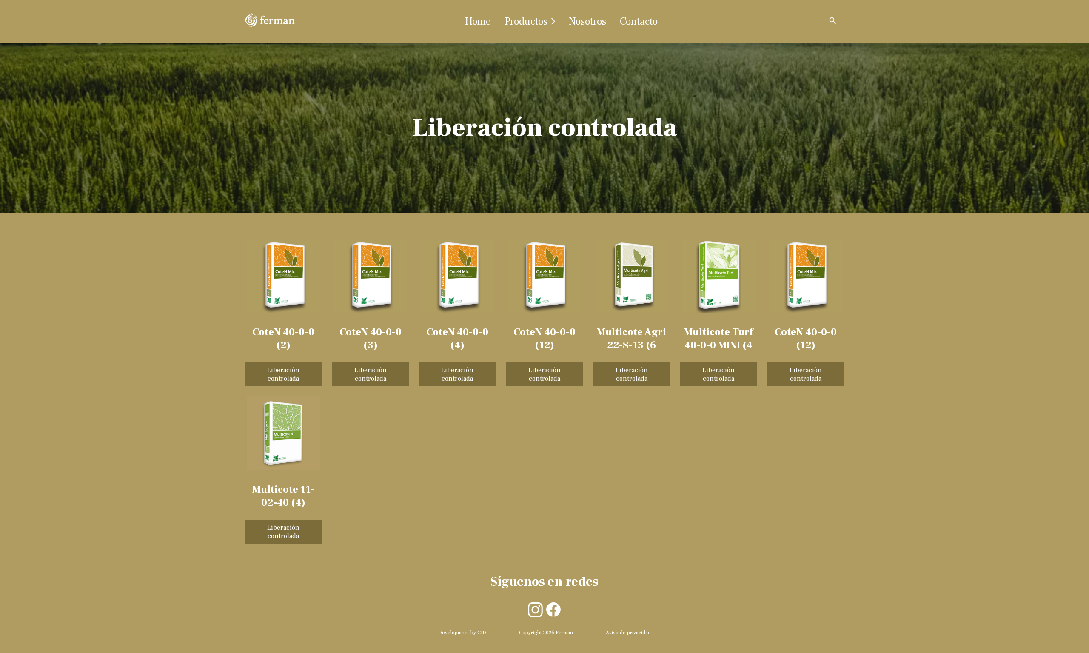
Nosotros (587, 21)
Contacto (639, 21)
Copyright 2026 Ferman (546, 633)
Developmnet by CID (462, 633)
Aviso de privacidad (628, 633)
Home (478, 21)
